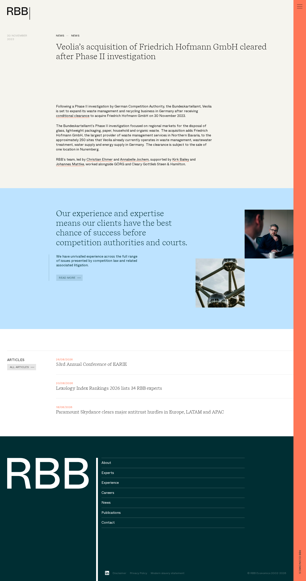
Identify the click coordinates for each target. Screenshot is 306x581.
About (106, 462)
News (60, 36)
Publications (111, 512)
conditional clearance (72, 115)
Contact (108, 522)
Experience (110, 482)
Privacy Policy (138, 573)
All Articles (19, 367)
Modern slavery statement (167, 573)
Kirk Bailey (180, 159)
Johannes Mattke (70, 164)
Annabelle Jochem (134, 159)
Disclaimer (119, 573)
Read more (67, 278)
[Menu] (299, 6)
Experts (107, 472)
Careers (107, 492)
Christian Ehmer (99, 159)
